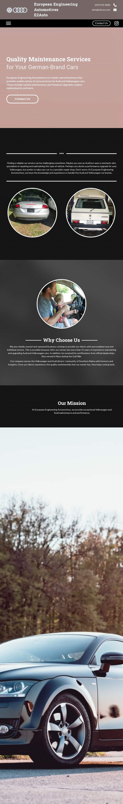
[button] (101, 23)
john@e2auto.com (101, 9)
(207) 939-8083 (102, 5)
